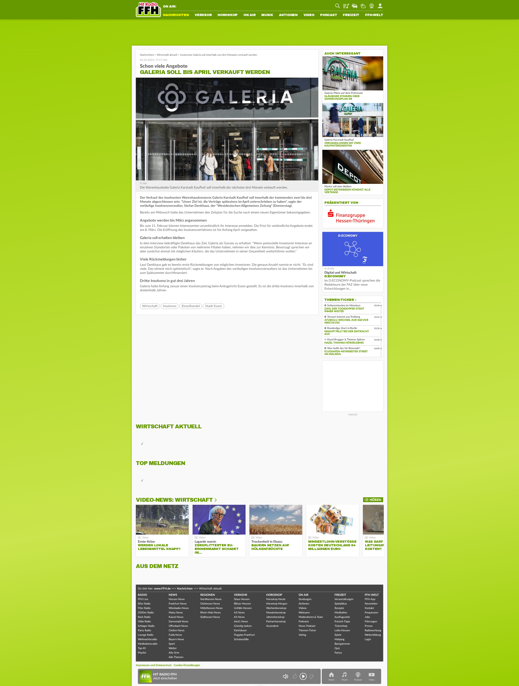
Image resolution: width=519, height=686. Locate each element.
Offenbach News (178, 626)
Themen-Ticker (339, 300)
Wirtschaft (150, 306)
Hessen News (177, 599)
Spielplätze (341, 603)
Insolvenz (169, 306)
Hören (375, 500)
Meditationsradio (147, 644)
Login (368, 639)
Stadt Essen (213, 306)
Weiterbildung (373, 635)
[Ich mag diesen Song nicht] (311, 676)
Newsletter (371, 603)
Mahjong (339, 639)
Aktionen (288, 15)
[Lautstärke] (285, 676)
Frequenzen (371, 612)
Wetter (363, 4)
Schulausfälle (241, 639)
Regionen (207, 595)
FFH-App (370, 599)
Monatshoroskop (276, 612)
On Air (249, 15)
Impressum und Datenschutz (154, 665)
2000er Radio (146, 612)
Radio (142, 595)
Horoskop (228, 15)
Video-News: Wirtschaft (174, 499)
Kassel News (176, 617)
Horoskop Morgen (276, 603)
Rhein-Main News (210, 612)
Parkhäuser (240, 630)
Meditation (341, 612)
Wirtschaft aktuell (167, 55)
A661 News (241, 621)
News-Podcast (307, 626)
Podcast (328, 15)
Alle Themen (176, 657)
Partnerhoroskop (276, 621)
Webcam (372, 4)
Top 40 (142, 648)
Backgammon (342, 644)
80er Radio (144, 603)
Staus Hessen (242, 599)
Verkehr (203, 15)
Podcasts (304, 621)
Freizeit (351, 15)
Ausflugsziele (342, 617)
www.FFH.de (162, 588)
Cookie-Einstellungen (187, 665)
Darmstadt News (178, 621)
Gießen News (176, 630)
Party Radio (144, 630)
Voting (302, 635)
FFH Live (143, 599)
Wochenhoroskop (276, 608)
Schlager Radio (146, 626)
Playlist (346, 4)
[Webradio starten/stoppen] (303, 676)
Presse (369, 626)
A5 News (239, 617)
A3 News (239, 612)
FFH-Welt (374, 15)
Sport (172, 644)
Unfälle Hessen (243, 608)
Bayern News (176, 639)
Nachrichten (176, 15)
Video (308, 15)
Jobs (367, 617)
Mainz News (176, 612)
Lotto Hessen (342, 630)
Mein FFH (380, 4)
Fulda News (175, 635)
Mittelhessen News (211, 608)
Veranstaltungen (344, 599)
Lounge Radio (145, 635)
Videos (303, 608)
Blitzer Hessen (242, 603)
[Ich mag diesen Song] (295, 676)
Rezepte (339, 608)
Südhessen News (210, 617)
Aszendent (272, 626)
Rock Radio (144, 617)
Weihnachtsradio (147, 639)
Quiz (337, 648)
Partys (338, 653)
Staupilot (355, 4)
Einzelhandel (191, 306)
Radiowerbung (373, 630)
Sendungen (305, 599)
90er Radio (144, 608)
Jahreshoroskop (275, 617)
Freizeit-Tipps (342, 621)
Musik (267, 15)
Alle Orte (174, 653)
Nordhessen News (211, 599)
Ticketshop (341, 626)
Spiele (338, 635)
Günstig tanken (243, 626)
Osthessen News (210, 603)
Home (331, 680)
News (173, 595)
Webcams (304, 612)
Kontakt (369, 608)
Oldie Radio (144, 621)
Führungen (371, 621)
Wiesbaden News (179, 608)
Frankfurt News (178, 603)
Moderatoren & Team (311, 617)
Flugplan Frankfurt (244, 635)
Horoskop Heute (275, 599)
